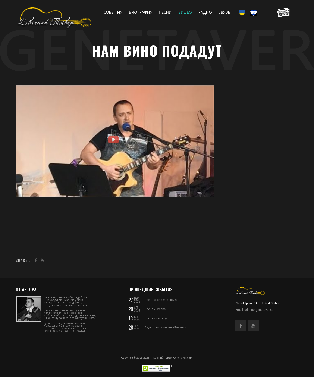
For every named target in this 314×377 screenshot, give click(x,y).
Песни (165, 12)
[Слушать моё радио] (282, 12)
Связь (224, 12)
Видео (185, 12)
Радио (205, 12)
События (113, 12)
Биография (140, 12)
